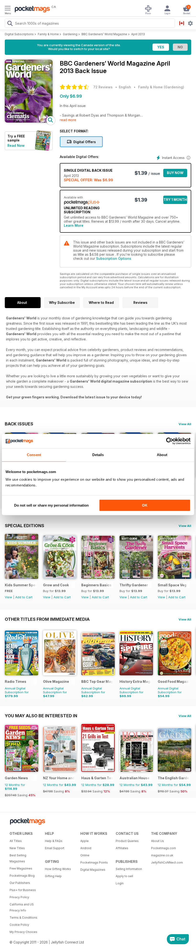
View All (185, 424)
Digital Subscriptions (19, 34)
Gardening (70, 34)
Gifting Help (53, 876)
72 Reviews (103, 87)
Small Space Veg (172, 585)
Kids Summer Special (21, 585)
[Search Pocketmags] (10, 24)
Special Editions (24, 525)
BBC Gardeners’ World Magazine (104, 34)
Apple (84, 841)
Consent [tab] (34, 455)
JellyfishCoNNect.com (167, 862)
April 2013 (138, 34)
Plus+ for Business (23, 890)
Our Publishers (20, 883)
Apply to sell (124, 876)
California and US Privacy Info (22, 907)
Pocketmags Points (94, 862)
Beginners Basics (96, 585)
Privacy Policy (19, 897)
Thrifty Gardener (134, 585)
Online (84, 855)
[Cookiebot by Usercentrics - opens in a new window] (170, 441)
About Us (157, 841)
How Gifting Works (58, 869)
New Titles (17, 848)
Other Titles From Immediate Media (47, 619)
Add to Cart (24, 597)
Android (85, 848)
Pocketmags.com (163, 848)
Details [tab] (98, 455)
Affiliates (122, 848)
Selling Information (129, 869)
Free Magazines (21, 868)
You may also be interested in (41, 715)
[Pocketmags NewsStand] (31, 9)
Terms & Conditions (23, 917)
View (8, 597)
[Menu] (8, 9)
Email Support (54, 848)
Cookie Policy (19, 924)
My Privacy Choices (23, 932)
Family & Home (48, 34)
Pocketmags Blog (22, 875)
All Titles (16, 841)
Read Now (16, 145)
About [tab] (162, 455)
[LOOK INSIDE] (29, 121)
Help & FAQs (53, 841)
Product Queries (127, 841)
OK (144, 505)
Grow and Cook (56, 585)
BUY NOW (175, 173)
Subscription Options (113, 258)
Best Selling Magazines (18, 858)
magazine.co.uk (162, 855)
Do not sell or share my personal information (51, 505)
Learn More (73, 225)
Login (120, 883)
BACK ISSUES (19, 423)
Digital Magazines (92, 869)
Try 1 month (175, 200)
